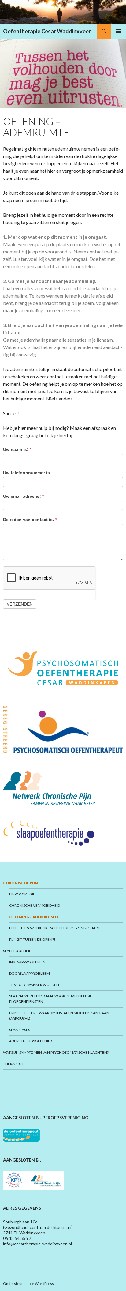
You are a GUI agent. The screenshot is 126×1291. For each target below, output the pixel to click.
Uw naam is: (17, 449)
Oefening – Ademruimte (34, 916)
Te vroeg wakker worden (34, 984)
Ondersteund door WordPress (28, 1283)
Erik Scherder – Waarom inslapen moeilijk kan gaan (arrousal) (59, 1016)
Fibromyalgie (22, 894)
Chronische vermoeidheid (34, 905)
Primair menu (118, 31)
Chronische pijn (20, 882)
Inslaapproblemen (27, 962)
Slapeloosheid (17, 950)
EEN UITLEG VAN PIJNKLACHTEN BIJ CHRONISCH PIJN (54, 928)
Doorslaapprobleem (29, 973)
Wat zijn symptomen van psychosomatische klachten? (56, 1052)
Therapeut (13, 1063)
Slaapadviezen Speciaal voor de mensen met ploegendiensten (51, 999)
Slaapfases (19, 1029)
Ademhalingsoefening (31, 1041)
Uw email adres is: (23, 496)
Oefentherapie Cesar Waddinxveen (47, 31)
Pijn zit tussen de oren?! (32, 939)
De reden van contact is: (30, 519)
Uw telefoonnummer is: (27, 472)
